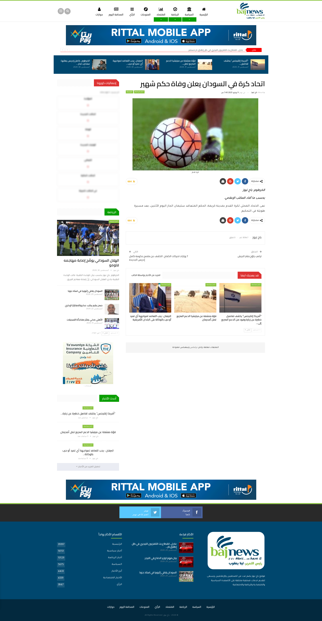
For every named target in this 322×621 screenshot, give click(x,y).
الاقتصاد (160, 14)
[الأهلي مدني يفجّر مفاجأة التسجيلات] (112, 323)
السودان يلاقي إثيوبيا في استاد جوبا (85, 291)
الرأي (132, 14)
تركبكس (193, 347)
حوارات (99, 14)
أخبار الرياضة (139, 92)
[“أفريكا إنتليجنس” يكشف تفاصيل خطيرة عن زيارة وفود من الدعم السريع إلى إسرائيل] (258, 64)
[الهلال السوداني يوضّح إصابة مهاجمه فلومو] (88, 238)
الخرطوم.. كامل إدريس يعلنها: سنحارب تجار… (75, 62)
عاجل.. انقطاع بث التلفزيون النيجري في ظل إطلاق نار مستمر (216, 50)
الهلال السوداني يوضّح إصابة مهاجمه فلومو (91, 262)
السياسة (189, 14)
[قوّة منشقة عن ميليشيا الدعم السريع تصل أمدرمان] (205, 64)
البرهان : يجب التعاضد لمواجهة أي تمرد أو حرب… (128, 62)
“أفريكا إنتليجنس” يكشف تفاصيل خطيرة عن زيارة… (88, 413)
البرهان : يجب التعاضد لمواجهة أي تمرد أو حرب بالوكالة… (88, 452)
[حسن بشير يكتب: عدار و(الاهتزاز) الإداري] (112, 309)
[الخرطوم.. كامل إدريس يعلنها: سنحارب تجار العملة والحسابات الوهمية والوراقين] (99, 64)
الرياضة (175, 14)
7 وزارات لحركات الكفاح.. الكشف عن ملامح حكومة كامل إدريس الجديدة (158, 258)
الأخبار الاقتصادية (112, 578)
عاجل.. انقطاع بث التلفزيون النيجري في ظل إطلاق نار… (154, 545)
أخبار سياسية (256, 284)
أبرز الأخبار (117, 571)
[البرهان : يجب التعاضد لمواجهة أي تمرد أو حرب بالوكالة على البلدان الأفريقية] (152, 64)
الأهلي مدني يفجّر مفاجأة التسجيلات (84, 319)
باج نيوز (166, 615)
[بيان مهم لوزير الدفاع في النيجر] (186, 562)
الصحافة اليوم (116, 14)
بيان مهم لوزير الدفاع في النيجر (161, 558)
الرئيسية (204, 14)
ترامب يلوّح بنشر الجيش (250, 256)
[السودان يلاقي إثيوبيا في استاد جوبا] (112, 294)
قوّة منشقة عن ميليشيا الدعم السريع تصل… (181, 62)
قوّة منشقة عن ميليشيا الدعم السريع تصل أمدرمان (88, 432)
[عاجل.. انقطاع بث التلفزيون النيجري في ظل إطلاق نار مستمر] (186, 547)
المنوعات (146, 14)
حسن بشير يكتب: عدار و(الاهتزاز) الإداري (83, 305)
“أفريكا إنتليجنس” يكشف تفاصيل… (236, 62)
